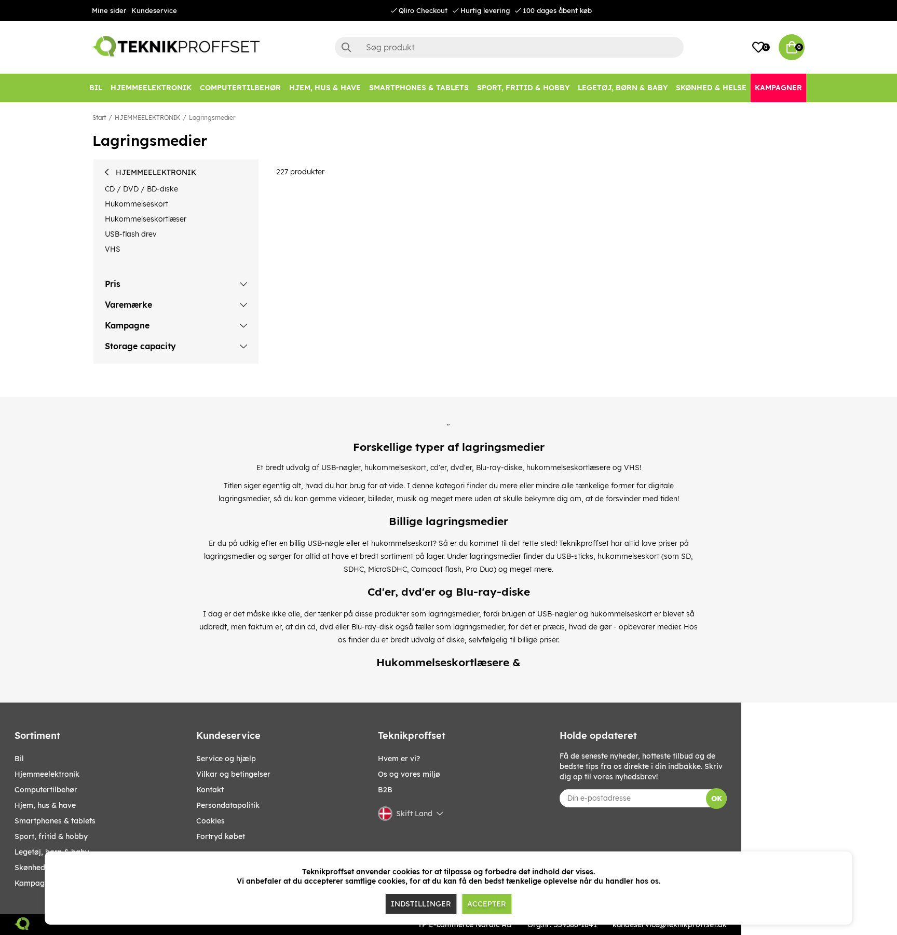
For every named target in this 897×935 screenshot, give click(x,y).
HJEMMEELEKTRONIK (147, 117)
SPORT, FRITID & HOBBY (51, 836)
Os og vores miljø (409, 774)
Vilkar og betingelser (233, 774)
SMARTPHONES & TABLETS (55, 821)
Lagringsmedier (212, 117)
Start (99, 117)
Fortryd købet (220, 836)
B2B (385, 789)
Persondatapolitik (228, 805)
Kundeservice (154, 10)
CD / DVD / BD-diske (141, 189)
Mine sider (109, 10)
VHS (112, 249)
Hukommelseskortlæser (145, 219)
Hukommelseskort (136, 204)
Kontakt (210, 789)
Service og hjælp (226, 758)
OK (716, 798)
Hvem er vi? (399, 758)
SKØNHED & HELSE (44, 867)
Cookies (210, 821)
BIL (19, 758)
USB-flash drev (131, 234)
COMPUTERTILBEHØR (46, 789)
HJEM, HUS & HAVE (45, 805)
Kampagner (35, 883)
